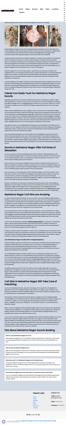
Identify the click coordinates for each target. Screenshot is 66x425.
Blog (41, 9)
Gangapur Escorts (28, 103)
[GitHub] (35, 414)
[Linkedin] (38, 414)
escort (23, 324)
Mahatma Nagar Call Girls (35, 221)
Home (21, 9)
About (27, 9)
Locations (55, 9)
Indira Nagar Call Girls (39, 259)
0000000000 (58, 401)
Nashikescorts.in (52, 188)
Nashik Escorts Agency (27, 421)
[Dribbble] (33, 414)
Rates (47, 9)
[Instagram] (29, 414)
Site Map (53, 421)
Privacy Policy (38, 421)
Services (35, 9)
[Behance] (31, 414)
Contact (21, 12)
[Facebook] (27, 414)
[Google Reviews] (36, 414)
